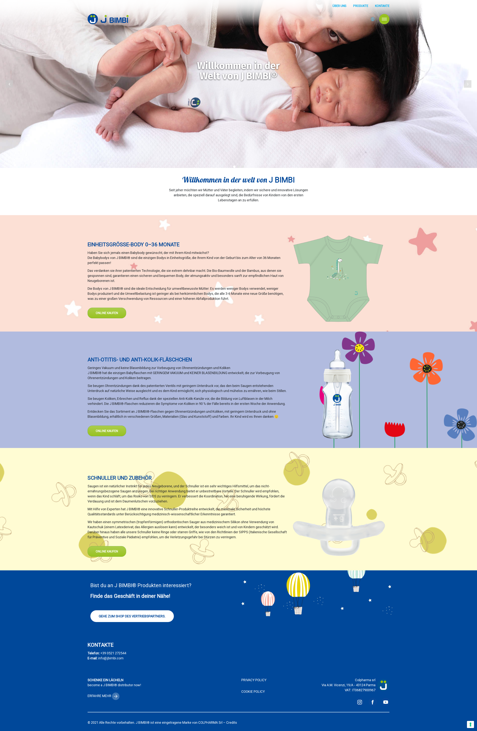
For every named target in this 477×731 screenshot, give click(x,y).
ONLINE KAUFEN (107, 313)
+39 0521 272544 (113, 653)
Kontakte (382, 6)
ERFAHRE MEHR (100, 696)
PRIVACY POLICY (253, 680)
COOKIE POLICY (253, 691)
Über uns (339, 6)
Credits (231, 722)
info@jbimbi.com (111, 658)
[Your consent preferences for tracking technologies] (470, 724)
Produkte (360, 6)
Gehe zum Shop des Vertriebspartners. (132, 616)
